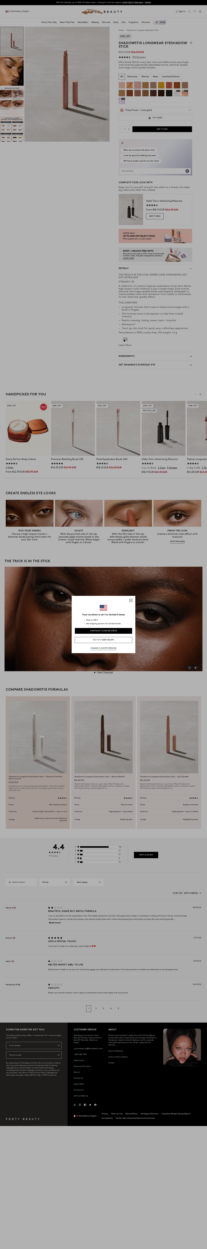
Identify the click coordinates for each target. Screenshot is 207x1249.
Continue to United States (103, 631)
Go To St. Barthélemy (103, 640)
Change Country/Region (103, 648)
